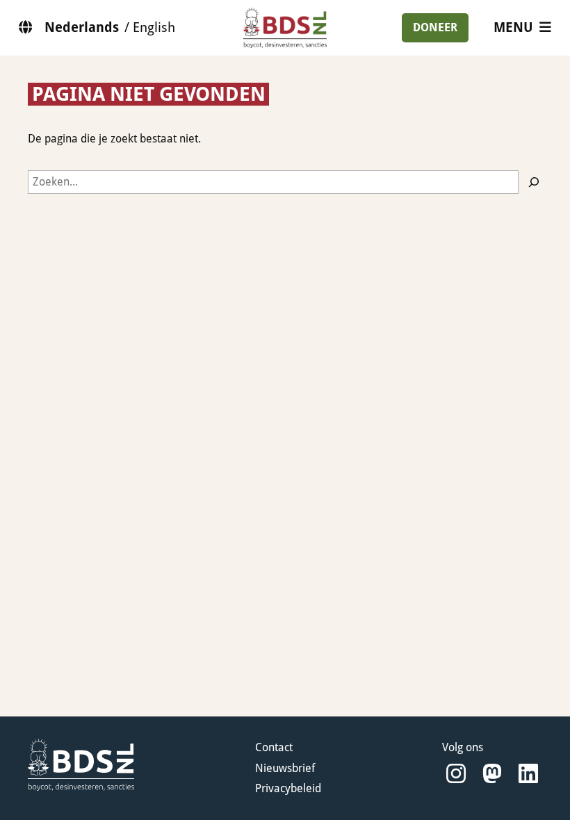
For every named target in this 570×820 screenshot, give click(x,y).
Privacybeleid (288, 788)
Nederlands (81, 27)
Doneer (435, 27)
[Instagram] (456, 773)
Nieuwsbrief (285, 768)
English (154, 27)
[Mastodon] (492, 773)
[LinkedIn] (528, 773)
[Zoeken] (534, 182)
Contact (274, 747)
